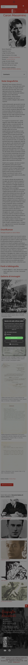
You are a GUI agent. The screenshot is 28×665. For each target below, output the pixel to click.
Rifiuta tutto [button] (14, 341)
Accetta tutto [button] (14, 337)
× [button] (23, 319)
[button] (14, 332)
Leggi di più (14, 329)
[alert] (14, 332)
